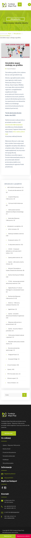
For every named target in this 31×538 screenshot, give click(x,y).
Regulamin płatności (9, 473)
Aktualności (17, 33)
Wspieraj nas (9, 433)
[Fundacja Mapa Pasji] (9, 5)
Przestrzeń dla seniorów (9, 452)
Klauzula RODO (8, 477)
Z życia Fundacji (5, 35)
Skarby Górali (6, 449)
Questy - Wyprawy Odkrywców (11, 445)
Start (9, 33)
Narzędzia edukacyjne (9, 456)
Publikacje (6, 459)
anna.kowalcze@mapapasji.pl (13, 124)
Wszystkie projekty (8, 463)
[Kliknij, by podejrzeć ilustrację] (15, 50)
